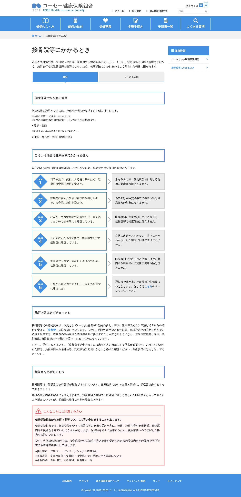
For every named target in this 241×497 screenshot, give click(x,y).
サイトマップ (174, 481)
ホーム (38, 36)
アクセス (119, 11)
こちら (148, 286)
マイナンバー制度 (136, 481)
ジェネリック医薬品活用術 (185, 59)
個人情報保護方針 (159, 11)
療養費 (52, 329)
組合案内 (136, 11)
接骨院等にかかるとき (183, 67)
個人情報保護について (107, 481)
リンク (156, 481)
